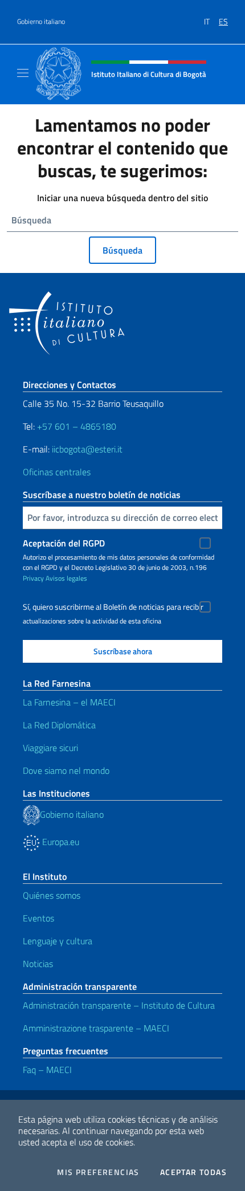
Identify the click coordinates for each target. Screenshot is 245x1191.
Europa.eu (59, 842)
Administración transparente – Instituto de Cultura (119, 1005)
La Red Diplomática (59, 725)
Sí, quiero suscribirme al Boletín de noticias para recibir (113, 607)
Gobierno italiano (41, 22)
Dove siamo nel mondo (66, 770)
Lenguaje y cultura (57, 941)
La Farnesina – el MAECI (69, 702)
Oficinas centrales (57, 472)
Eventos (38, 918)
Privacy (33, 578)
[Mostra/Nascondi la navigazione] (23, 73)
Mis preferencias (98, 1172)
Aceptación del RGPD (64, 543)
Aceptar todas (193, 1172)
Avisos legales (66, 578)
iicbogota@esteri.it (87, 449)
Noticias (38, 963)
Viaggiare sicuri (50, 747)
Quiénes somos (51, 895)
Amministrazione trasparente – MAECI (96, 1028)
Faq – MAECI (47, 1069)
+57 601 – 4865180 (76, 426)
